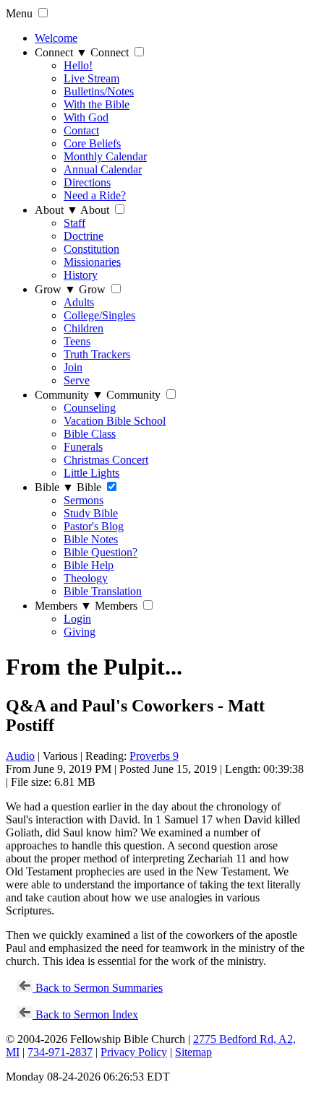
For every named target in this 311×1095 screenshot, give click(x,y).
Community (69, 395)
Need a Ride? (95, 195)
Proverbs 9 (154, 756)
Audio (20, 756)
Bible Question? (100, 552)
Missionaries (92, 262)
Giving (79, 632)
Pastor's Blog (94, 526)
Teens (77, 341)
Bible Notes (91, 539)
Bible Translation (103, 591)
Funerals (83, 447)
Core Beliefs (92, 143)
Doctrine (83, 236)
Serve (77, 380)
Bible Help (89, 565)
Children (83, 328)
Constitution (91, 249)
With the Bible (96, 104)
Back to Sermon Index (85, 1014)
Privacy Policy (134, 1052)
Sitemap (193, 1052)
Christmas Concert (106, 460)
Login (77, 619)
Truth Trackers (97, 354)
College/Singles (99, 315)
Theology (86, 578)
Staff (74, 223)
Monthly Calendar (105, 156)
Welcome (56, 38)
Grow (55, 289)
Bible (54, 487)
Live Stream (91, 78)
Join (73, 367)
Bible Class (90, 434)
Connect (61, 52)
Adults (79, 302)
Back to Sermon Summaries (98, 988)
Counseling (90, 408)
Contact (81, 130)
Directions (87, 182)
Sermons (83, 500)
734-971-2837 (60, 1052)
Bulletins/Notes (99, 91)
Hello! (78, 65)
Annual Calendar (103, 169)
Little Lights (91, 473)
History (81, 275)
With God (86, 117)
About (56, 210)
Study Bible (91, 513)
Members (63, 606)
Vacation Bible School (115, 421)
